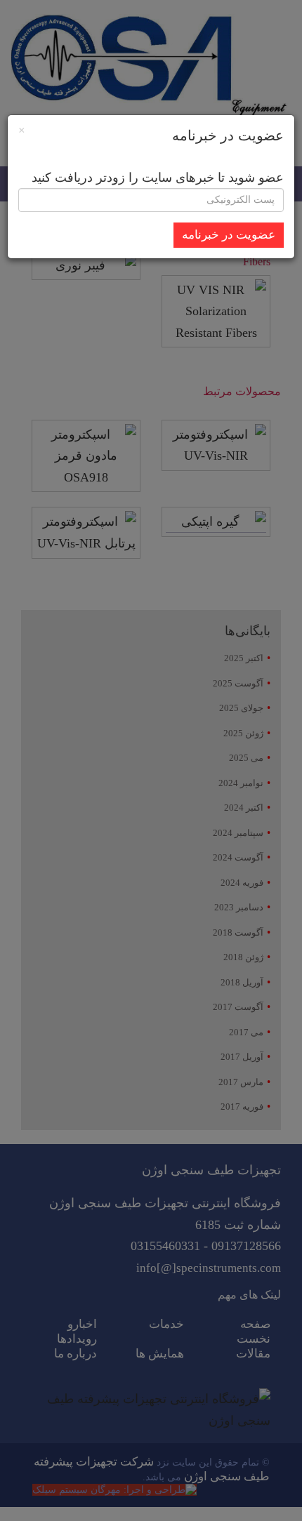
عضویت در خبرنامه (228, 234)
